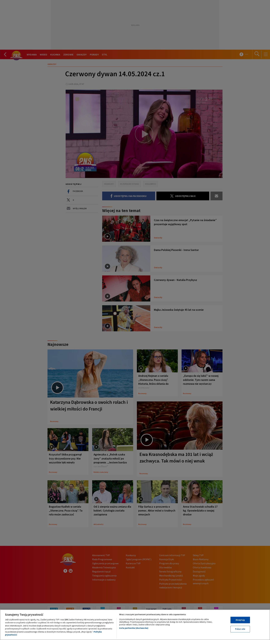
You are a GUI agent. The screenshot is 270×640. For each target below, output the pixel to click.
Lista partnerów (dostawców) (133, 628)
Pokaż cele (240, 629)
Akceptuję (240, 620)
